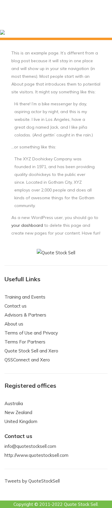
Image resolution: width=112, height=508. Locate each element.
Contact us (15, 306)
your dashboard (27, 225)
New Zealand (18, 412)
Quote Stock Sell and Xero (31, 351)
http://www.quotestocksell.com (36, 455)
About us (13, 324)
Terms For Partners (24, 342)
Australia (13, 403)
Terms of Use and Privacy (31, 333)
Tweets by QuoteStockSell (32, 481)
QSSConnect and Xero (27, 360)
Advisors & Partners (25, 315)
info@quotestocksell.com (30, 446)
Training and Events (24, 297)
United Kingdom (20, 421)
